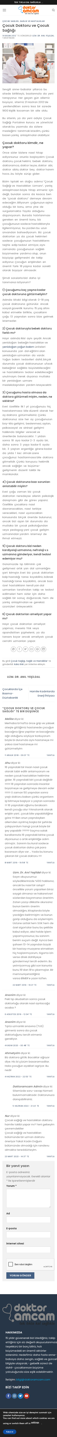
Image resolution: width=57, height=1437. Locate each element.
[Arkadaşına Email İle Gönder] (31, 649)
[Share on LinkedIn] (43, 649)
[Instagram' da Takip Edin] (14, 1396)
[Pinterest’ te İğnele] (37, 649)
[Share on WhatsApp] (13, 649)
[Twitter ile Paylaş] (25, 649)
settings (35, 1422)
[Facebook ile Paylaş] (19, 649)
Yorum (11, 1186)
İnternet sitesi (15, 1243)
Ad (8, 1213)
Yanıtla (51, 755)
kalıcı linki (19, 664)
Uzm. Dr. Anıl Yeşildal (43, 35)
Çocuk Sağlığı (10, 21)
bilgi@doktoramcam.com (33, 1379)
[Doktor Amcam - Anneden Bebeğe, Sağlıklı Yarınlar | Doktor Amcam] (28, 10)
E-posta (11, 1228)
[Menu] (4, 10)
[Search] (53, 10)
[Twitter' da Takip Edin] (20, 1396)
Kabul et (9, 1432)
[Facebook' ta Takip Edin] (8, 1396)
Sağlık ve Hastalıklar (32, 21)
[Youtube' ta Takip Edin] (26, 1396)
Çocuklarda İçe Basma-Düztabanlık (12, 693)
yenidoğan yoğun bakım (18, 347)
